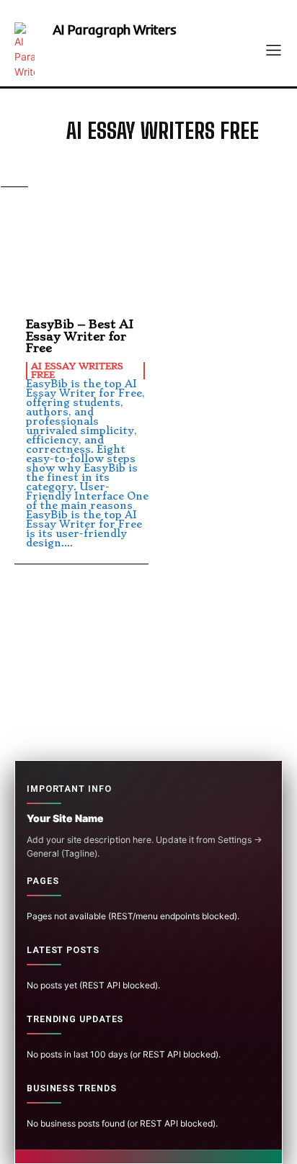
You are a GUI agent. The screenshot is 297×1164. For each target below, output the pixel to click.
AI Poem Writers (161, 243)
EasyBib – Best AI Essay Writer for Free (79, 336)
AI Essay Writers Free (160, 170)
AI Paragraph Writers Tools (160, 218)
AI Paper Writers (161, 194)
